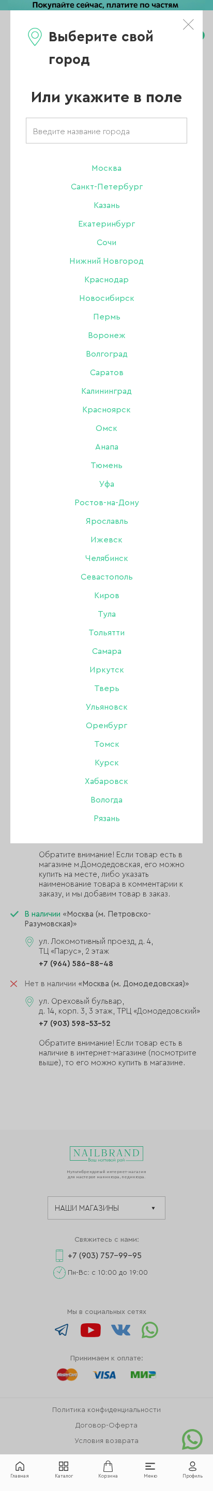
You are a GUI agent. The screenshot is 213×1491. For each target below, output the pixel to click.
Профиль (192, 1476)
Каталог (64, 1476)
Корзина (108, 1476)
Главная (19, 1476)
